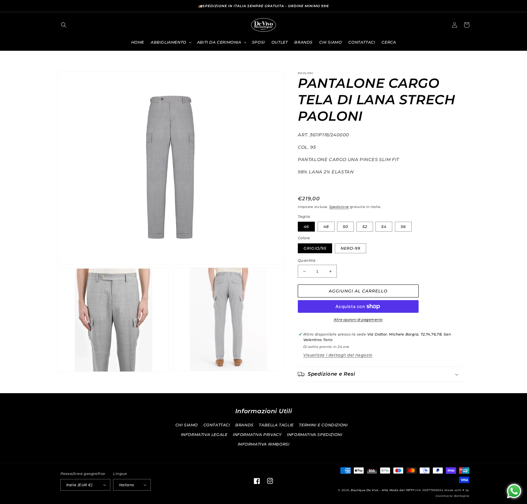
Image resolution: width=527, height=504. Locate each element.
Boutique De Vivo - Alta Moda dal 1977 (382, 490)
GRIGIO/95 (315, 248)
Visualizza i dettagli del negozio (337, 355)
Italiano (126, 485)
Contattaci (216, 425)
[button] (64, 25)
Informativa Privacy (257, 434)
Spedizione (339, 207)
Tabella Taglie (276, 425)
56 (403, 226)
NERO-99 (350, 248)
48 (326, 226)
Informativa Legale (204, 434)
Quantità (306, 260)
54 (383, 226)
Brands (244, 425)
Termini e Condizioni (323, 425)
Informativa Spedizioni (314, 434)
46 (306, 226)
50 (345, 226)
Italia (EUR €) (79, 485)
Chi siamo (186, 425)
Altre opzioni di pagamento (358, 319)
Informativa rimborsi (264, 444)
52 (364, 226)
